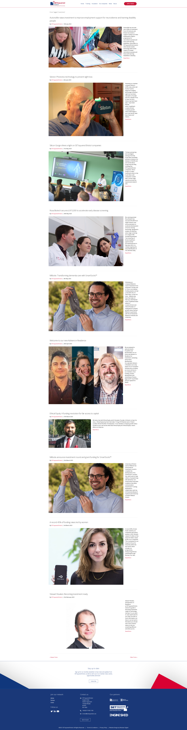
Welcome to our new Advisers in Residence (68, 340)
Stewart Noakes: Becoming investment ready (69, 594)
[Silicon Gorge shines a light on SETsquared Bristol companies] (86, 176)
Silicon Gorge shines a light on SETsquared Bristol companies (75, 145)
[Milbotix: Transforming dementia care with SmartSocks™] (86, 306)
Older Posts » (133, 657)
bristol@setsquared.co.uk (89, 714)
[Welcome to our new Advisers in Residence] (86, 375)
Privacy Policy (103, 727)
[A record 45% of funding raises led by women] (86, 556)
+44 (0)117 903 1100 (87, 710)
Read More (126, 58)
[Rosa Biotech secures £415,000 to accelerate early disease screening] (86, 241)
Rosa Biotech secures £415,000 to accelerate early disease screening (79, 210)
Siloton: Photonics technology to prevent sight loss (71, 76)
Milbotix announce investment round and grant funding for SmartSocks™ (80, 457)
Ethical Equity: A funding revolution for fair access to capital (74, 413)
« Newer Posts (54, 657)
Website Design (113, 727)
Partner (53, 700)
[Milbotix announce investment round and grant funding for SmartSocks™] (86, 488)
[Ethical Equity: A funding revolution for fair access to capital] (70, 433)
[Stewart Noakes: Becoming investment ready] (86, 624)
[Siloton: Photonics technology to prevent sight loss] (86, 109)
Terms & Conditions (92, 727)
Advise (52, 698)
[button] (130, 3)
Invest (52, 702)
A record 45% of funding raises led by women (69, 522)
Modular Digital (124, 727)
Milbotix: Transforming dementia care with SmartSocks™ (73, 275)
